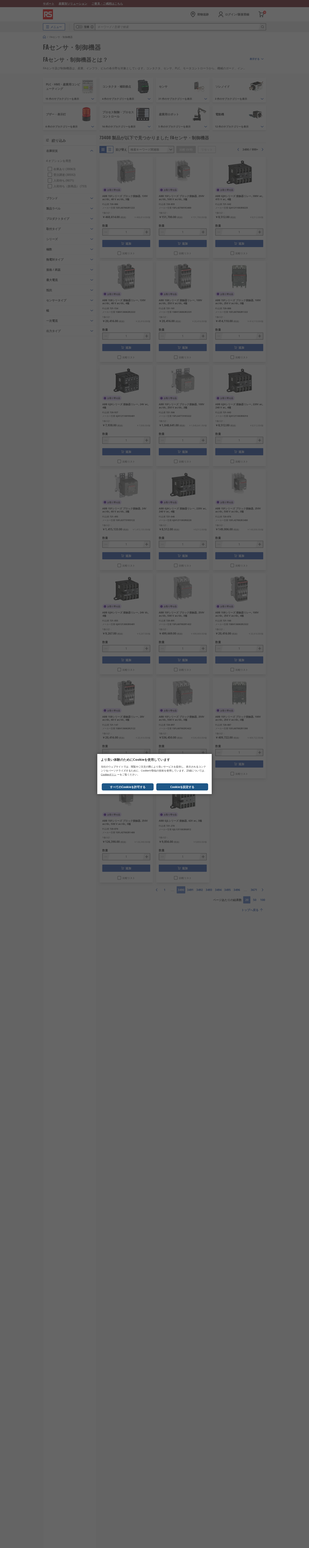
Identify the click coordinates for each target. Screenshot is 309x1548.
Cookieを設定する (182, 787)
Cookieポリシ (108, 774)
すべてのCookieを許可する (128, 787)
